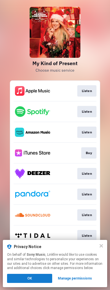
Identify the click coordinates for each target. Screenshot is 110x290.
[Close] (101, 245)
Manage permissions (75, 278)
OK (29, 278)
